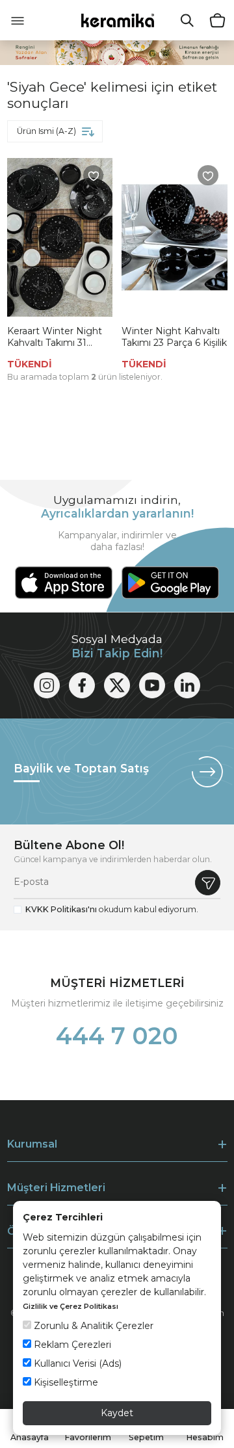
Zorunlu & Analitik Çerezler (92, 1326)
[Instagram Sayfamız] (47, 685)
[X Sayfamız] (117, 685)
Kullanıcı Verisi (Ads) (76, 1363)
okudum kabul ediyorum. (111, 909)
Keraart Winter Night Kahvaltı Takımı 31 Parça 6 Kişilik (54, 337)
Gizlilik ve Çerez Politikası (70, 1306)
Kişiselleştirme (64, 1382)
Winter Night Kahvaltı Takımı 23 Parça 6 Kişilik (174, 337)
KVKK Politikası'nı (61, 909)
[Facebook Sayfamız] (82, 685)
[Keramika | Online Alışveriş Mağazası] (117, 19)
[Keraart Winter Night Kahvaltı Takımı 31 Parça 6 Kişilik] (60, 237)
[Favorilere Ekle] (93, 175)
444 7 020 (117, 1035)
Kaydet (117, 1413)
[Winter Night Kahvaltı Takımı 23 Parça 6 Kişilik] (175, 237)
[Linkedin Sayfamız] (187, 685)
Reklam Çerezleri (71, 1344)
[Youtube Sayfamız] (152, 685)
